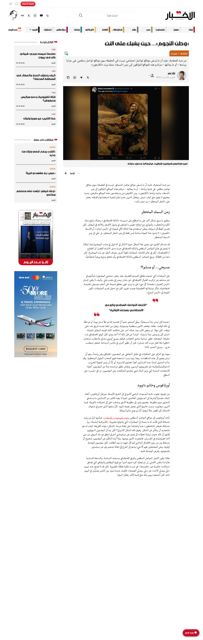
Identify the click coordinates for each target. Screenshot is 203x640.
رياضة (77, 29)
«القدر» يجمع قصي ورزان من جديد (39, 153)
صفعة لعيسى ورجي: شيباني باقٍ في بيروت (37, 55)
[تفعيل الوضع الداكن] (47, 15)
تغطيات (48, 29)
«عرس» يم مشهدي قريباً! (40, 173)
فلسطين (160, 29)
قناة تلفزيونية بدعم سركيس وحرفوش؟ (38, 98)
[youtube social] (41, 15)
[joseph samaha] (14, 15)
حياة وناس (61, 29)
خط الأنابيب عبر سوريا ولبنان (39, 118)
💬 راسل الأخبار (191, 633)
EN (22, 15)
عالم (134, 29)
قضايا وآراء (117, 29)
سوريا (176, 29)
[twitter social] (28, 15)
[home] (180, 15)
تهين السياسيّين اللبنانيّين (115, 418)
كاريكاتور (89, 29)
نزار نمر (171, 73)
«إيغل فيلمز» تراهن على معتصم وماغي (36, 192)
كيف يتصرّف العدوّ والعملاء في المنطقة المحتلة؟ (36, 77)
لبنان (191, 29)
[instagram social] (35, 15)
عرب (148, 29)
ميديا (174, 53)
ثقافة (105, 29)
